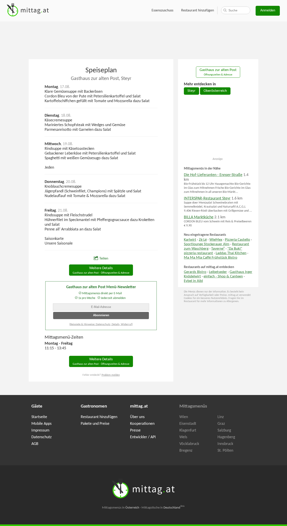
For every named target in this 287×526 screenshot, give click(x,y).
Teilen (103, 258)
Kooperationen (142, 424)
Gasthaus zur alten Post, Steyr (101, 78)
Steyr (191, 91)
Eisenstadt (187, 424)
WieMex (215, 240)
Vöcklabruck (189, 444)
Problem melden (111, 375)
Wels (183, 437)
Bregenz (185, 451)
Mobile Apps (41, 424)
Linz (220, 417)
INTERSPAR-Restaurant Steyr (207, 198)
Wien (183, 417)
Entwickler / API (143, 437)
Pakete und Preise (95, 424)
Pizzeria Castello (237, 240)
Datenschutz (41, 437)
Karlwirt (190, 240)
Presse (135, 430)
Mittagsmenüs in (120, 507)
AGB (34, 444)
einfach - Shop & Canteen (223, 276)
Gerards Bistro (195, 272)
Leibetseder (218, 272)
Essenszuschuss (162, 10)
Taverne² (218, 249)
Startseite (39, 417)
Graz (221, 424)
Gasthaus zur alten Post (218, 72)
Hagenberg (226, 437)
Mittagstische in (163, 507)
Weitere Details (101, 270)
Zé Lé (203, 240)
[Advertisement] (143, 40)
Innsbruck (225, 444)
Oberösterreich (215, 91)
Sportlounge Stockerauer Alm (206, 244)
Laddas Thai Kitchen (231, 253)
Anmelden (267, 10)
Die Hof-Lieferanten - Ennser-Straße (213, 175)
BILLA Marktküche (198, 217)
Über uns (137, 417)
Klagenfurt (187, 430)
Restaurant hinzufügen (197, 10)
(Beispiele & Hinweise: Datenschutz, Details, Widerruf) (101, 324)
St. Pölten (225, 451)
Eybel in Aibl (193, 281)
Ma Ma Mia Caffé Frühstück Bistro (210, 258)
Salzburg (224, 430)
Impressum (40, 430)
